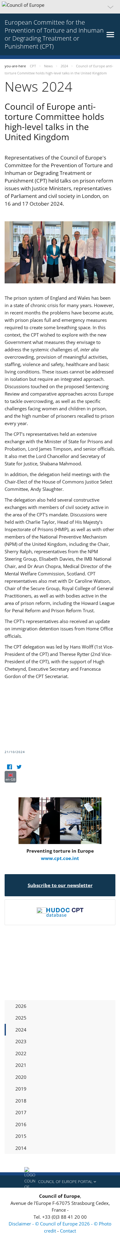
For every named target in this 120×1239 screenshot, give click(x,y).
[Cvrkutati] (19, 767)
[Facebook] (9, 767)
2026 (20, 1006)
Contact (68, 1231)
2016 (20, 1124)
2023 (20, 1041)
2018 (20, 1101)
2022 (20, 1053)
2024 (20, 1030)
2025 (20, 1018)
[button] (60, 7)
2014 (20, 1148)
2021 (20, 1065)
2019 (20, 1089)
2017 (20, 1112)
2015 (20, 1136)
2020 (20, 1077)
